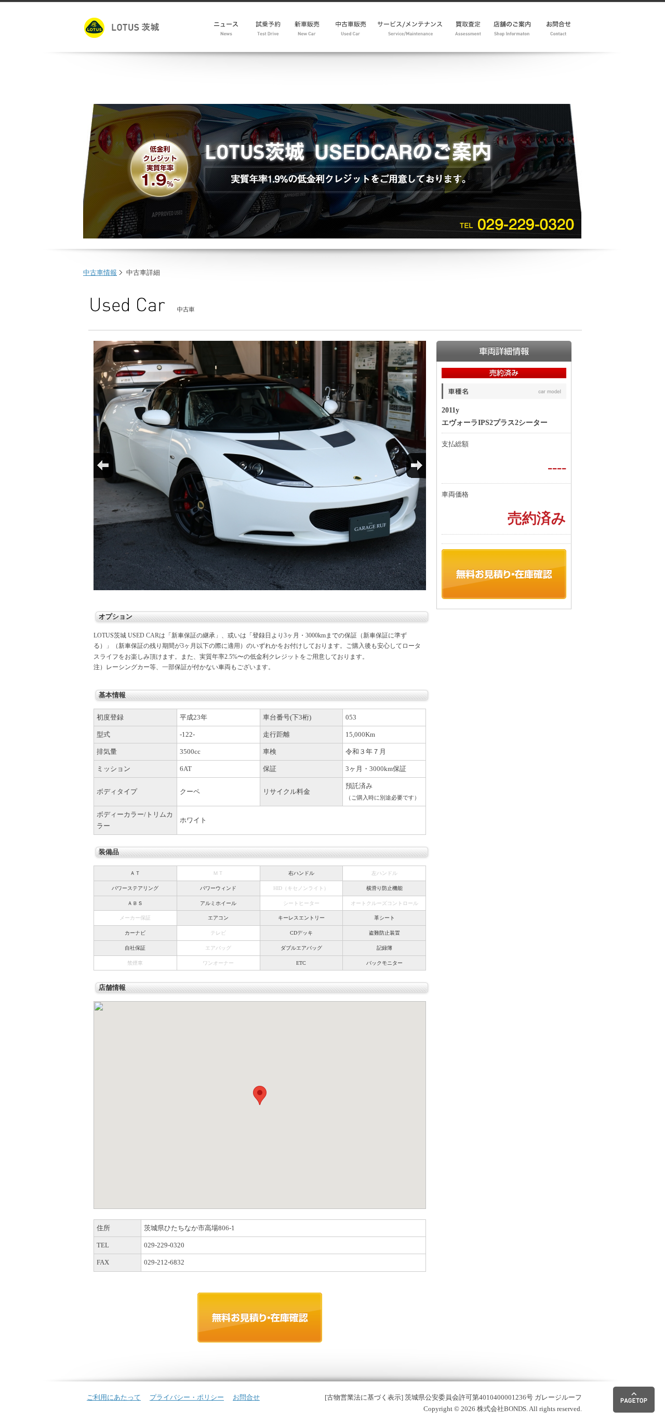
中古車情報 (100, 272)
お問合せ (246, 1397)
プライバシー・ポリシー (187, 1397)
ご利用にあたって (114, 1397)
